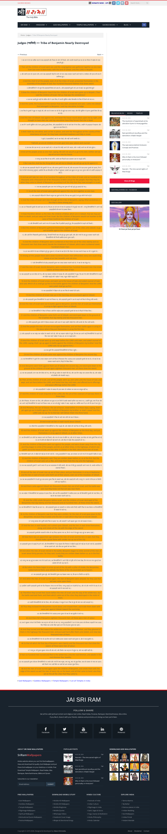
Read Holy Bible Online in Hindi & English (49, 3)
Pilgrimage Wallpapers (27, 810)
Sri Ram (24, 25)
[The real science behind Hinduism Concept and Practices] (115, 145)
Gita (50, 770)
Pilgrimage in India (94, 807)
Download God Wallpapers (123, 749)
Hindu (20, 761)
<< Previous (22, 54)
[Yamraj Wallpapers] (124, 767)
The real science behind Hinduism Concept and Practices (134, 146)
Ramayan (21, 773)
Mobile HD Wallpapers (62, 800)
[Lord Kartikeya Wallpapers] (134, 767)
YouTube (83, 732)
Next (146, 220)
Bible (40, 773)
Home (23, 35)
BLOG (126, 25)
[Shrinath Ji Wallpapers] (134, 777)
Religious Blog (117, 113)
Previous (112, 220)
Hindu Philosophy (94, 817)
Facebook (45, 732)
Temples (139, 113)
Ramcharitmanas (31, 773)
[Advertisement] (104, 13)
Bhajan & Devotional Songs (63, 820)
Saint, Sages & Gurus (95, 810)
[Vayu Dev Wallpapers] (124, 777)
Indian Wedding (128, 810)
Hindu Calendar (94, 820)
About (130, 831)
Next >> (100, 54)
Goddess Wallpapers (42, 681)
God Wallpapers (60, 25)
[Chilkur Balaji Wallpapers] (144, 777)
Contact (146, 831)
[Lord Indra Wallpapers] (114, 767)
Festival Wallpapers (26, 820)
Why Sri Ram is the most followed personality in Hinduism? (134, 158)
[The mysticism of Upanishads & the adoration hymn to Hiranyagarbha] (115, 121)
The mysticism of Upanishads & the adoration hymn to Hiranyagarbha (135, 122)
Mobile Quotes (59, 810)
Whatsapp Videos (60, 814)
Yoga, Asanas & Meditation (97, 814)
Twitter (64, 732)
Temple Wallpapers (85, 25)
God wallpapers (48, 761)
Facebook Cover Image (62, 817)
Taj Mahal (126, 804)
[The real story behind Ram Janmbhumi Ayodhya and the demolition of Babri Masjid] (115, 133)
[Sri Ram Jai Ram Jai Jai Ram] (129, 216)
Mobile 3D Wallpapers (61, 804)
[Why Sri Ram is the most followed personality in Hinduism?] (115, 157)
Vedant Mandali (128, 820)
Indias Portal (127, 817)
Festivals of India (94, 800)
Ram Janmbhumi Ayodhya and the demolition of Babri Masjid (134, 134)
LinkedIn (102, 732)
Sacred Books (108, 25)
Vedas (46, 770)
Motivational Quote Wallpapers (30, 817)
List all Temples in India (80, 681)
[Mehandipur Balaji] (144, 757)
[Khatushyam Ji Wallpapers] (124, 757)
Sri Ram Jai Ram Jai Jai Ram (129, 229)
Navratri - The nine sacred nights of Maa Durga (135, 170)
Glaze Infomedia (60, 831)
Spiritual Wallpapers (26, 814)
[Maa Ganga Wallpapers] (114, 757)
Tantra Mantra (128, 800)
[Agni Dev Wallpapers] (114, 777)
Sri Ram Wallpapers (33, 749)
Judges (28, 35)
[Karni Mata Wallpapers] (134, 757)
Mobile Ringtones (60, 807)
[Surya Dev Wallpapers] (144, 767)
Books (130, 113)
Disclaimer (138, 831)
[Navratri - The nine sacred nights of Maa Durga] (115, 169)
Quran (47, 773)
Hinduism (40, 25)
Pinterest (121, 732)
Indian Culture (93, 804)
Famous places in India (131, 807)
